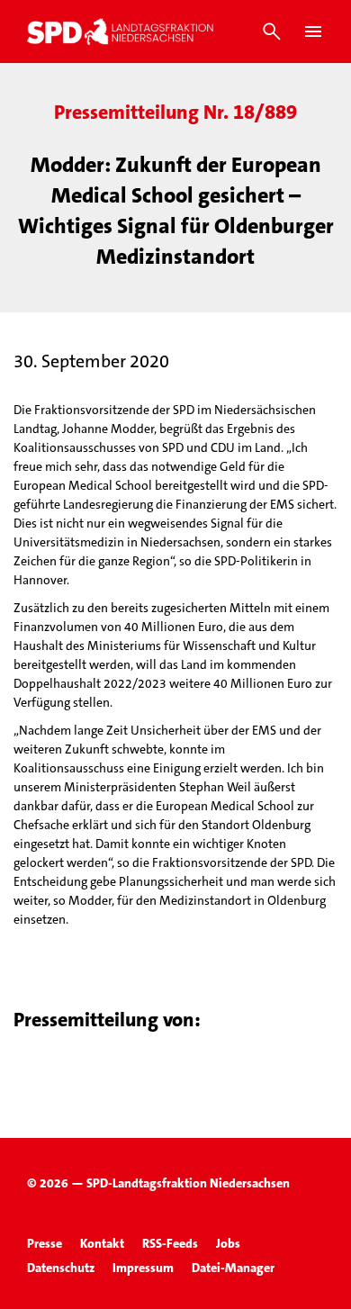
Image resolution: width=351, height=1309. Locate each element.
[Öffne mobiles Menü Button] (313, 31)
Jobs (228, 1243)
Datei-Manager (233, 1267)
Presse (44, 1243)
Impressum (143, 1267)
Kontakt (102, 1243)
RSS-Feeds (170, 1243)
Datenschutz (60, 1267)
